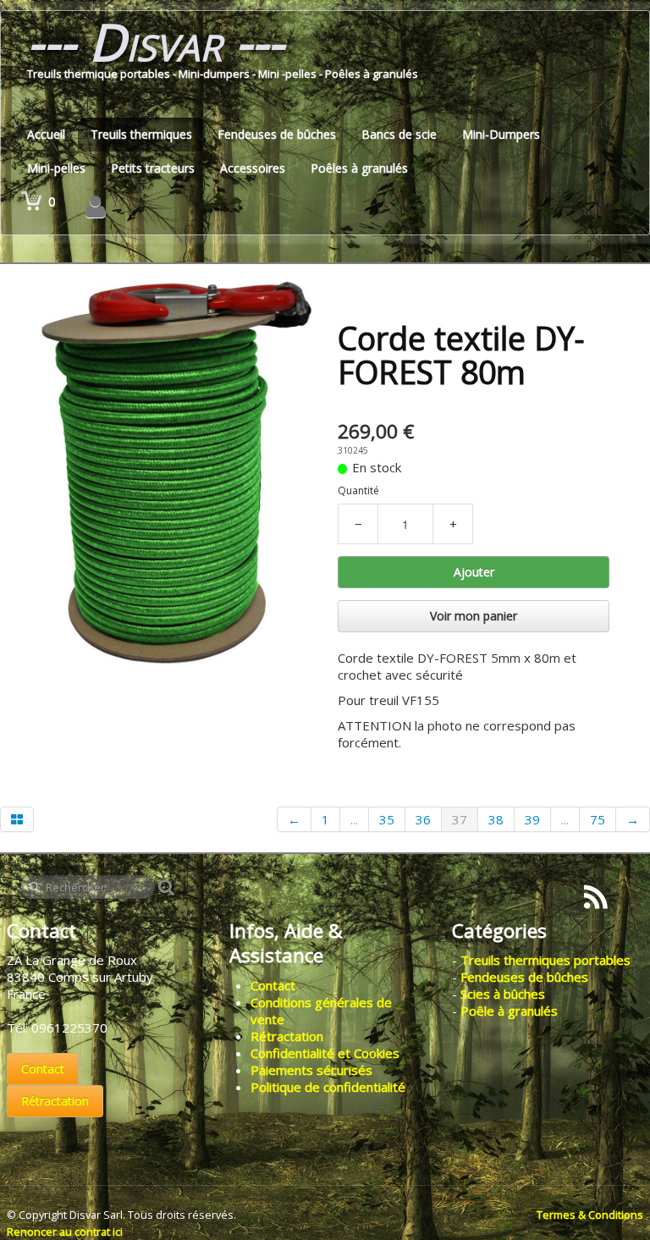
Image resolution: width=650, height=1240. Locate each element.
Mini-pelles (56, 168)
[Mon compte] (95, 206)
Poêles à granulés (359, 168)
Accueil (46, 134)
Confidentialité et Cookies (325, 1052)
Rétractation (55, 1101)
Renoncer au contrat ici (65, 1231)
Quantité (358, 490)
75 (597, 819)
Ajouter (474, 572)
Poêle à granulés (509, 1010)
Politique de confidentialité (328, 1086)
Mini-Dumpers (501, 134)
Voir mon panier (473, 616)
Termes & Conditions (590, 1214)
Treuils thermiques (141, 134)
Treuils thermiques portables (545, 959)
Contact (42, 1069)
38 (496, 819)
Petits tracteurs (153, 168)
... (354, 819)
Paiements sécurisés (311, 1069)
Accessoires (252, 168)
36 (423, 819)
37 (459, 819)
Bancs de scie (399, 134)
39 (532, 819)
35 (386, 819)
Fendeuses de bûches (277, 134)
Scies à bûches (502, 993)
